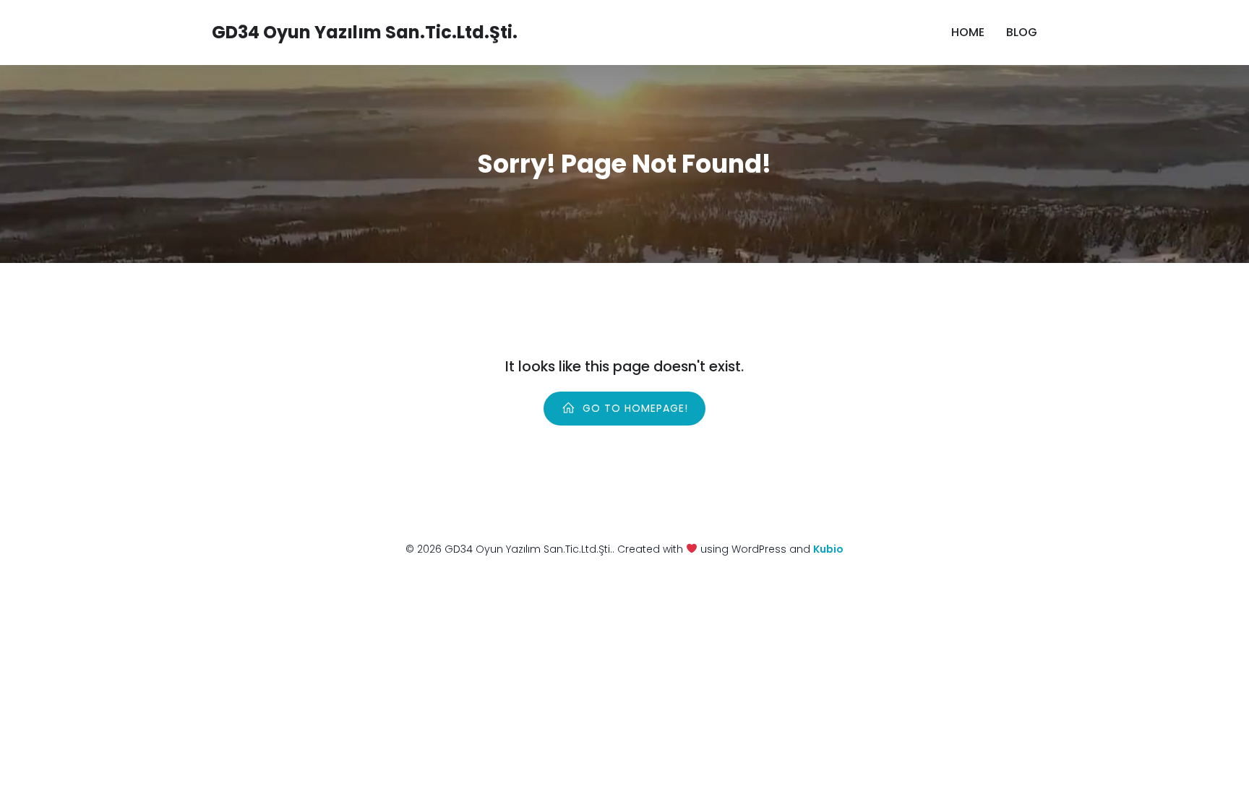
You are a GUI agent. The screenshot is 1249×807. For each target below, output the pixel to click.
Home (967, 32)
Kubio (828, 549)
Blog (1021, 32)
